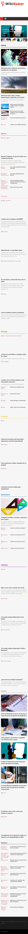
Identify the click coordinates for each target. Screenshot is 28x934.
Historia (3, 134)
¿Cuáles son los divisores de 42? (17, 541)
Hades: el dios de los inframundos (18, 407)
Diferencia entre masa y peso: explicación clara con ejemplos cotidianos (17, 112)
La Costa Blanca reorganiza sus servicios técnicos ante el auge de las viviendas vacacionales (14, 787)
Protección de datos (10, 921)
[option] (14, 31)
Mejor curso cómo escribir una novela (12, 588)
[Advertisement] (12, 11)
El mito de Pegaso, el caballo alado (18, 400)
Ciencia (3, 45)
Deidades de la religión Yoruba (17, 387)
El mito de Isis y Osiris (15, 393)
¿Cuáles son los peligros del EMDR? (12, 219)
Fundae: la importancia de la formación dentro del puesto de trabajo (13, 31)
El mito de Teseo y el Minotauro (17, 907)
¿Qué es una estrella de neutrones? (18, 117)
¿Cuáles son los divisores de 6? (17, 548)
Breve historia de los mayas (16, 187)
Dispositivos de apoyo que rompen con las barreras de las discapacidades (18, 895)
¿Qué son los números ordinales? (17, 528)
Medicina (4, 196)
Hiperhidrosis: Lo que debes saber (11, 250)
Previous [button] (3, 31)
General (4, 35)
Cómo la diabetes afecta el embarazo (12, 312)
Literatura (4, 565)
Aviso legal (18, 921)
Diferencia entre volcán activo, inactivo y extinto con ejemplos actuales (17, 106)
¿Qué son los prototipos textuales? (12, 679)
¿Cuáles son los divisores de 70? (17, 534)
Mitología (4, 331)
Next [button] (24, 31)
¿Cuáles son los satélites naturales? (18, 124)
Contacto (3, 921)
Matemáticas (5, 495)
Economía (4, 416)
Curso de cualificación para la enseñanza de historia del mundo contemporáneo (17, 182)
